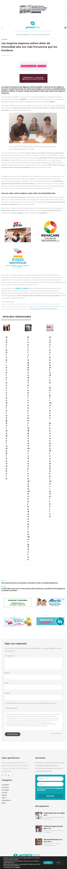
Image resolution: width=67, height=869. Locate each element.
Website (7, 693)
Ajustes (58, 862)
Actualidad (4, 39)
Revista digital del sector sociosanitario (33, 34)
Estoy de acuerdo (11, 708)
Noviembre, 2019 (5, 55)
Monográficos (6, 800)
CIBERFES (25, 288)
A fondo (4, 793)
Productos (5, 787)
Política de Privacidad (47, 724)
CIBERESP (18, 288)
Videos (4, 798)
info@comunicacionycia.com (13, 724)
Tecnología (5, 790)
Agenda (4, 795)
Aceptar (48, 862)
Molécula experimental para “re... (53, 827)
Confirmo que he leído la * (50, 789)
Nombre (7, 673)
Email (6, 683)
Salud (3, 803)
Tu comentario (9, 656)
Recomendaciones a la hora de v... (53, 840)
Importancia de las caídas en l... (54, 814)
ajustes (18, 867)
